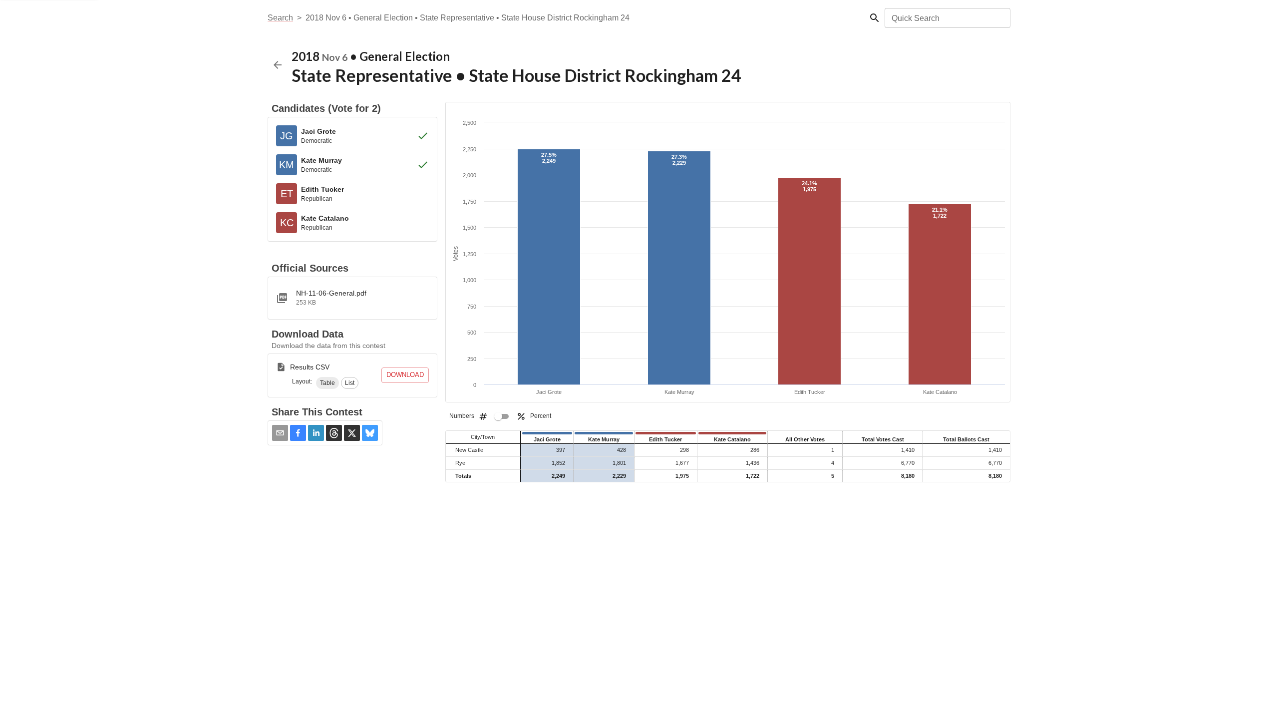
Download (405, 374)
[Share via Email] (280, 433)
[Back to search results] (278, 65)
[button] (327, 383)
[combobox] (947, 18)
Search (280, 17)
